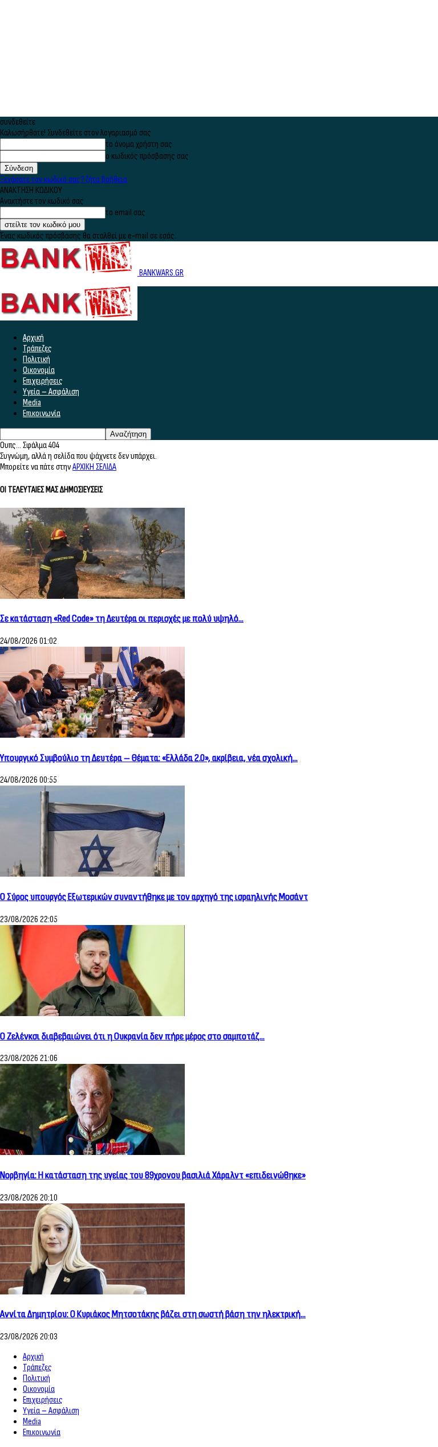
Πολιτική (36, 359)
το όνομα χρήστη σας (139, 144)
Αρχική (33, 337)
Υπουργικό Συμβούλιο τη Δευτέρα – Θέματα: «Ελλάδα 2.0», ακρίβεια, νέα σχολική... (149, 757)
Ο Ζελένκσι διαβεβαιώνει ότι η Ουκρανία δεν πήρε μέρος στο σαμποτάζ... (132, 1036)
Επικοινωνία (41, 413)
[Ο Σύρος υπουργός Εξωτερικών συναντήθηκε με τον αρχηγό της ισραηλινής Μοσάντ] (92, 874)
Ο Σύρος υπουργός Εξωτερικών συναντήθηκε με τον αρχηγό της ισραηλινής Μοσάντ (154, 896)
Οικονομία (39, 370)
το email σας (125, 212)
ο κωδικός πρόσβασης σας (147, 156)
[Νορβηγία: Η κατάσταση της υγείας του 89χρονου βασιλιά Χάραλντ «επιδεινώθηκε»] (92, 1152)
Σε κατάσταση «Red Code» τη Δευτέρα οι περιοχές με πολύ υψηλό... (122, 618)
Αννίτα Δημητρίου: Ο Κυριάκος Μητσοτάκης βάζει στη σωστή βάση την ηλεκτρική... (153, 1314)
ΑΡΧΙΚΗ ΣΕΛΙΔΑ (94, 467)
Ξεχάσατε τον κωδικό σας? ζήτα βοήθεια (63, 179)
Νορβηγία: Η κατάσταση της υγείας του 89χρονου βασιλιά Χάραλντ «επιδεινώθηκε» (153, 1175)
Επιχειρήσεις (43, 381)
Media (32, 402)
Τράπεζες (37, 348)
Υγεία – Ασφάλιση (51, 392)
